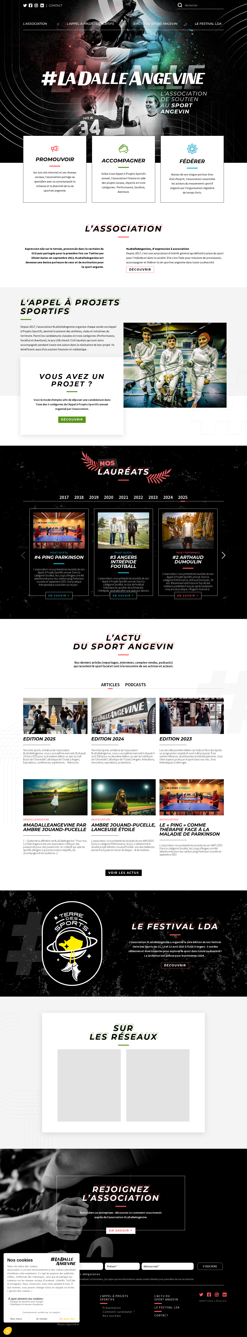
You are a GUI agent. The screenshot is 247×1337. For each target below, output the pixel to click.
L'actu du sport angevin (155, 24)
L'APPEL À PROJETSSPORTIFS (114, 1297)
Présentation (112, 1308)
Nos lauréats (112, 1315)
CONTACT (161, 1315)
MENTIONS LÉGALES (213, 1300)
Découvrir (72, 419)
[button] (224, 555)
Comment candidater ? (119, 1311)
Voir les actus (123, 873)
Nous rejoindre (68, 1324)
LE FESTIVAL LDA (167, 1307)
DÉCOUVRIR (140, 269)
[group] (59, 552)
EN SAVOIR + (121, 1230)
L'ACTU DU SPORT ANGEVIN (166, 1297)
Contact (55, 5)
